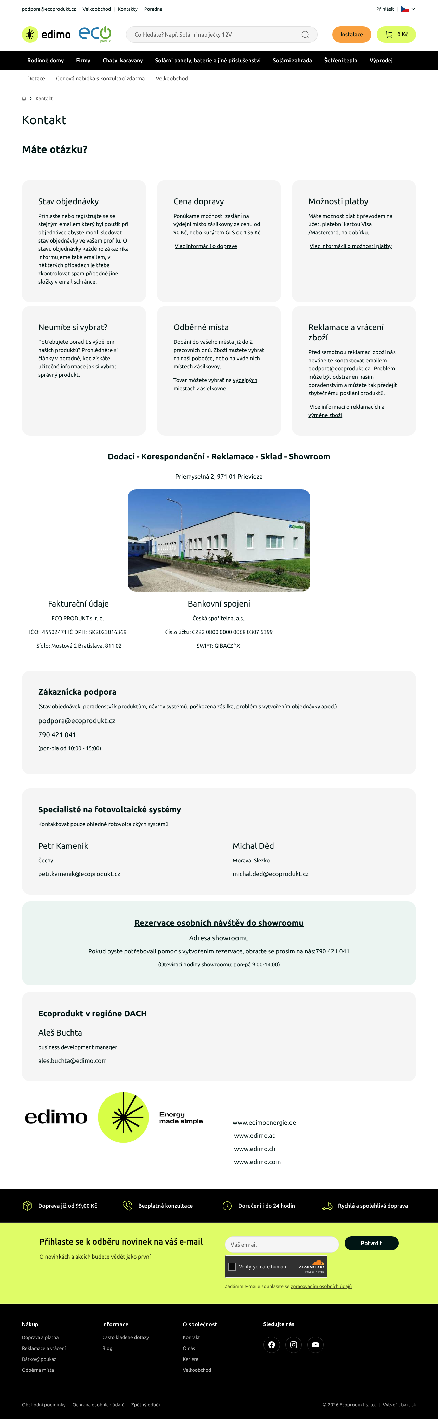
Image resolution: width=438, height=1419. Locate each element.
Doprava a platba (40, 1337)
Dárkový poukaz (39, 1359)
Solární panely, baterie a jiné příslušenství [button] (208, 60)
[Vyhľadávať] (305, 34)
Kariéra (190, 1359)
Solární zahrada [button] (292, 60)
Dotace (36, 79)
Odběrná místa (38, 1370)
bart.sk (408, 1404)
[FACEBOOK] (271, 1345)
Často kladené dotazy (125, 1337)
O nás (189, 1348)
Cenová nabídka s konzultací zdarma (100, 79)
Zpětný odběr (146, 1404)
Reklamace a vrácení (44, 1348)
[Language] (408, 9)
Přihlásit (385, 9)
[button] (389, 34)
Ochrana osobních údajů (99, 1404)
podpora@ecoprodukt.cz (49, 9)
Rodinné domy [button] (45, 60)
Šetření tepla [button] (340, 60)
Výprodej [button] (381, 60)
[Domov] (66, 34)
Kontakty (128, 9)
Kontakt (44, 98)
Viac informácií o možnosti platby (351, 246)
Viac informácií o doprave (206, 246)
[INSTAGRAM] (293, 1345)
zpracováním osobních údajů (321, 1286)
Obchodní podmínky (44, 1404)
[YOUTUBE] (315, 1345)
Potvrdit (371, 1243)
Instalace (351, 34)
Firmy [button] (83, 60)
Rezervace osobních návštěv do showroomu (219, 922)
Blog (107, 1348)
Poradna (153, 9)
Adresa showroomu (219, 938)
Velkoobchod (96, 9)
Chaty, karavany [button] (123, 60)
